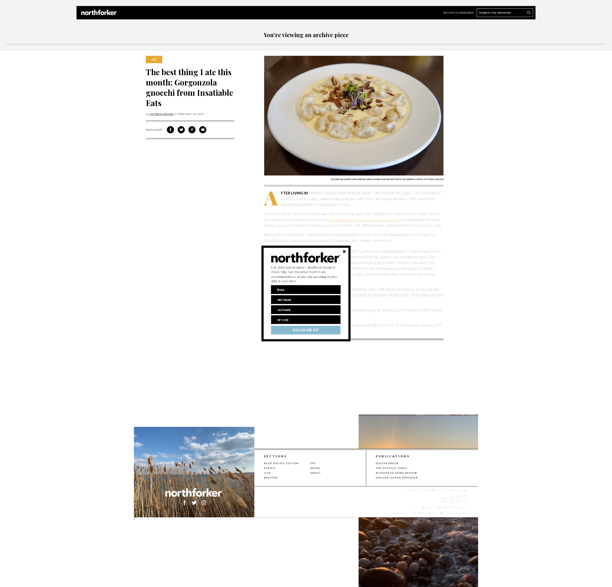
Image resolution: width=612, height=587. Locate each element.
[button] (306, 274)
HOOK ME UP (305, 330)
